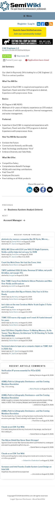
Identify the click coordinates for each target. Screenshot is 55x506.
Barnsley (15, 297)
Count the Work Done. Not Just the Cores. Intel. (21, 262)
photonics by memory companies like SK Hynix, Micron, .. (25, 239)
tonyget (12, 275)
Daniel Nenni (16, 242)
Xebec (14, 310)
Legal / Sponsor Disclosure (20, 499)
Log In (31, 24)
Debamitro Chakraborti (31, 461)
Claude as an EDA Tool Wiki (12, 427)
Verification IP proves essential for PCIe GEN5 (20, 370)
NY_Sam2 (12, 244)
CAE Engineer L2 (10, 48)
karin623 (12, 286)
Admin (6, 50)
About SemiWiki (38, 499)
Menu (29, 16)
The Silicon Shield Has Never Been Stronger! (20, 440)
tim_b (14, 338)
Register (22, 24)
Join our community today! (27, 33)
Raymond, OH (23, 56)
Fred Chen (15, 254)
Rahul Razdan (35, 389)
